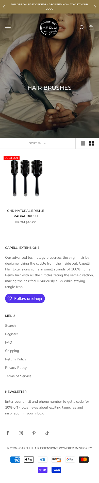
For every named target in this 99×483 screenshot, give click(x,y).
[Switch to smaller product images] (91, 143)
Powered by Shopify (75, 448)
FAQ (8, 342)
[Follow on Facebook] (7, 433)
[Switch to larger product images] (83, 143)
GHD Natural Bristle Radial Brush (25, 213)
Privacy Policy (16, 367)
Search (10, 325)
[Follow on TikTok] (47, 433)
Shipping (12, 350)
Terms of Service (18, 376)
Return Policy (15, 359)
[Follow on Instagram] (20, 433)
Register (11, 334)
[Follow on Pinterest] (34, 433)
